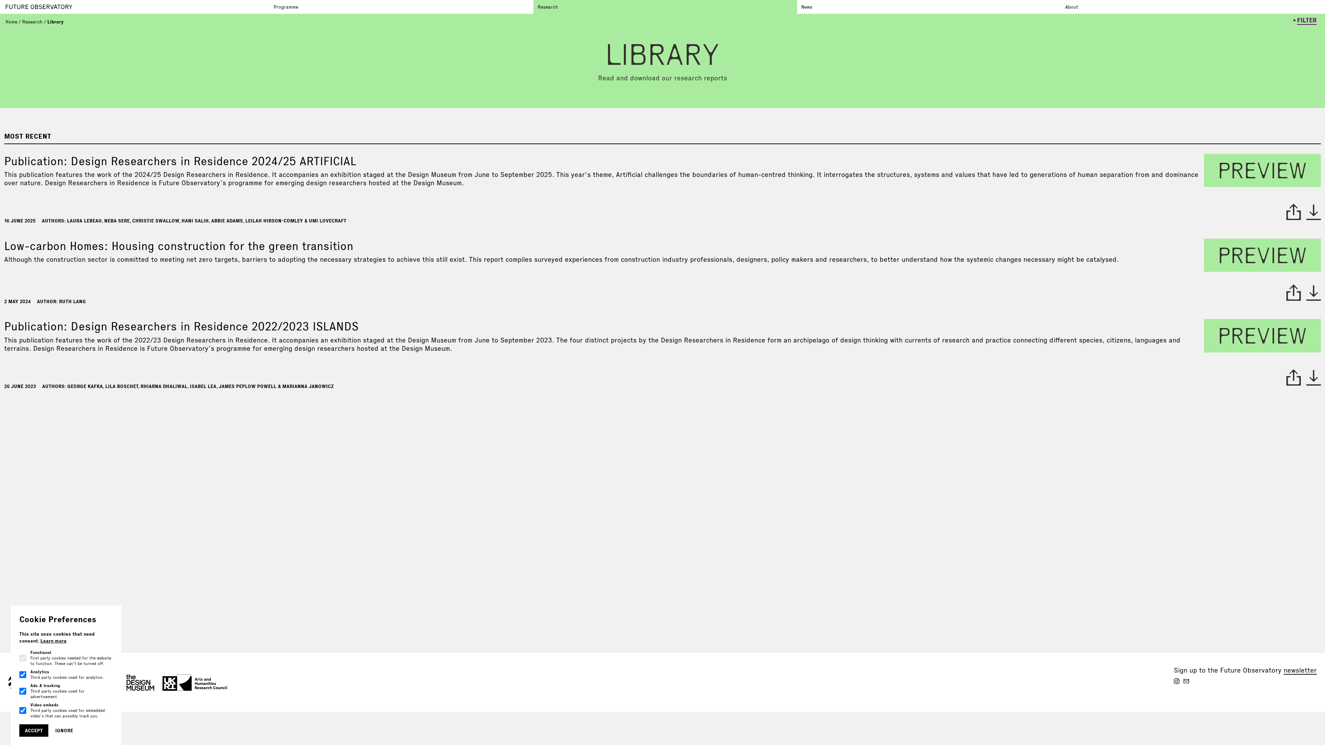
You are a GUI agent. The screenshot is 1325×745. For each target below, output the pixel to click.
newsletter (1300, 670)
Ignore (64, 730)
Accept (34, 730)
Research (548, 7)
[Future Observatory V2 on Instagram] (1176, 681)
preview (1262, 170)
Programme (286, 7)
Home (11, 21)
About (1071, 7)
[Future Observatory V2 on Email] (1186, 681)
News (806, 7)
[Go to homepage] (137, 6)
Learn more (53, 641)
